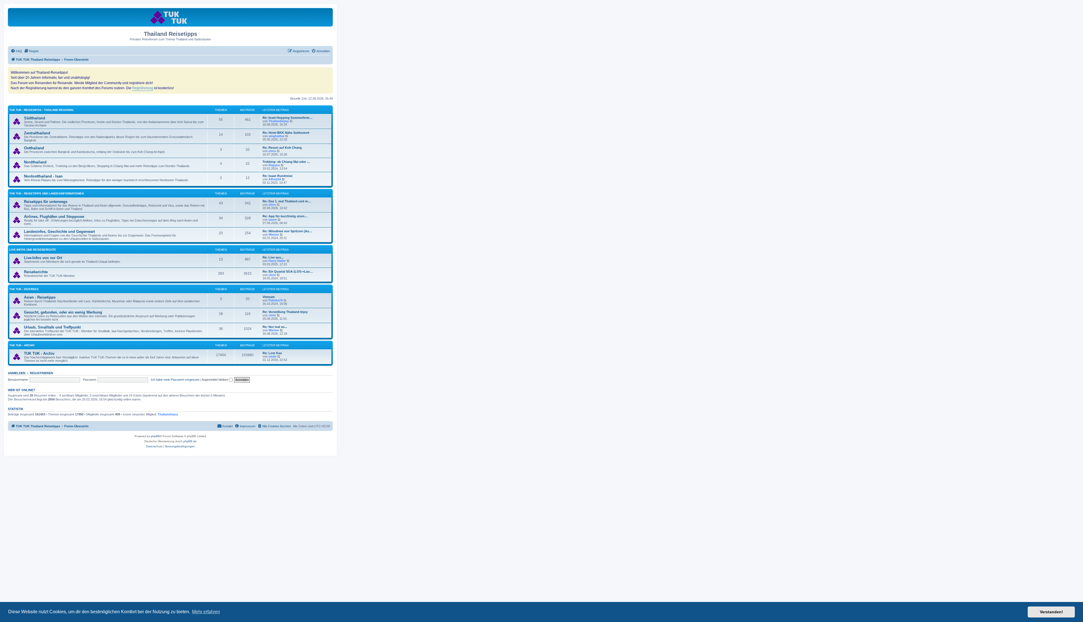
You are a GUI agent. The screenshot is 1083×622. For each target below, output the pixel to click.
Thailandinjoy (278, 121)
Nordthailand (35, 162)
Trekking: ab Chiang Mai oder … (286, 161)
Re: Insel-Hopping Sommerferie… (287, 117)
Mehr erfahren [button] (206, 611)
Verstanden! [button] (1051, 612)
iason (272, 219)
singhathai (276, 136)
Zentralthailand (37, 133)
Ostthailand (34, 148)
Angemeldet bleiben (215, 379)
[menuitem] (16, 51)
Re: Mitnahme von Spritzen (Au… (287, 231)
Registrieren (41, 373)
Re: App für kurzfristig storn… (285, 216)
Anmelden (16, 373)
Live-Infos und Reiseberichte (32, 249)
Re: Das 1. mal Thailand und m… (287, 201)
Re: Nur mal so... (275, 326)
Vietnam (269, 297)
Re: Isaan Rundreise (277, 176)
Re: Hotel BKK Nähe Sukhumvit (286, 132)
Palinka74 (275, 300)
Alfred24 (274, 179)
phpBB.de (190, 441)
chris (272, 151)
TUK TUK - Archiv (22, 345)
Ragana (274, 165)
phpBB (155, 436)
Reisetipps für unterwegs (45, 202)
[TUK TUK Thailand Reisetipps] (170, 17)
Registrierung (142, 88)
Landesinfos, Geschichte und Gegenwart (59, 231)
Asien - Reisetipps (40, 297)
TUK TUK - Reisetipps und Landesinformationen (46, 193)
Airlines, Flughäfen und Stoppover (54, 216)
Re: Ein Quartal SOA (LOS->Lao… (288, 271)
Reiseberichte (36, 272)
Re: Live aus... (273, 257)
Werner (273, 234)
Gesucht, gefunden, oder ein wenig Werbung (63, 312)
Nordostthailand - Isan (43, 176)
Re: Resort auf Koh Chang (282, 147)
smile (272, 356)
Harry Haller (277, 260)
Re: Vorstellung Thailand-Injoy (285, 312)
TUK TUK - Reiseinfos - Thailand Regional (41, 109)
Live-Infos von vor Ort (43, 258)
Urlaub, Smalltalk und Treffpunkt (52, 327)
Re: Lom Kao (272, 353)
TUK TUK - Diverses (24, 289)
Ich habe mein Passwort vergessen (175, 379)
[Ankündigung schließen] (328, 71)
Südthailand (34, 118)
